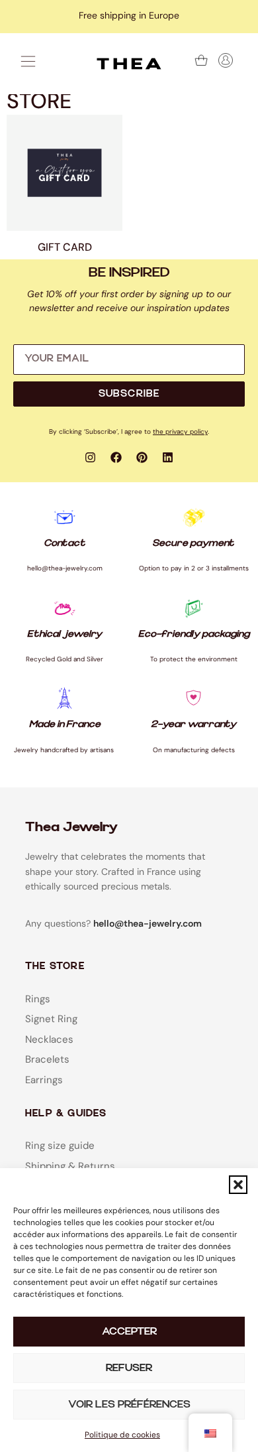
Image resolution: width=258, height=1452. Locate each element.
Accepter (129, 1332)
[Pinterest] (142, 457)
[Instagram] (90, 457)
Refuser (129, 1368)
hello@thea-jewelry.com (147, 923)
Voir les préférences (129, 1405)
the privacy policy (180, 431)
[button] (238, 1184)
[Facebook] (116, 457)
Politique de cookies (122, 1434)
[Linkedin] (168, 457)
